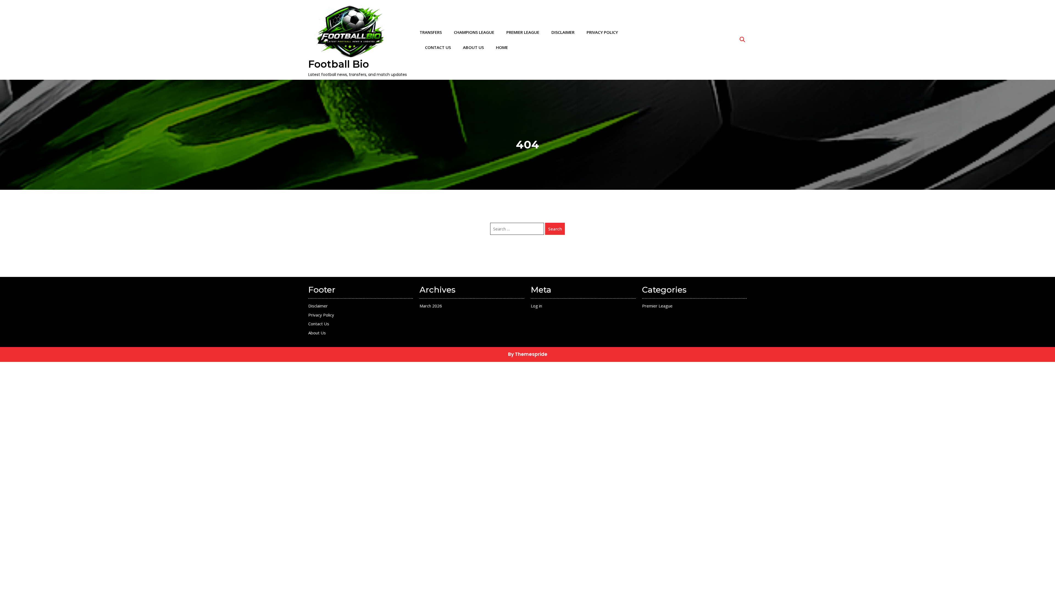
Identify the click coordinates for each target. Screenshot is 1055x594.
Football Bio (338, 64)
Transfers (431, 32)
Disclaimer (562, 32)
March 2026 (431, 306)
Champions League (474, 32)
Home (502, 47)
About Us (473, 47)
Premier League (522, 32)
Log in (536, 306)
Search (555, 229)
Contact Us (438, 47)
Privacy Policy (602, 32)
